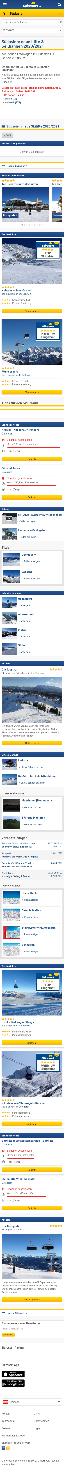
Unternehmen (41, 1420)
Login (37, 1428)
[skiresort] (32, 4)
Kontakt (6, 1413)
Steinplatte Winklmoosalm (18, 1179)
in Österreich (22, 1106)
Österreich (7, 433)
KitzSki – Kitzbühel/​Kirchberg (20, 430)
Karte (8, 135)
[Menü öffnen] (4, 4)
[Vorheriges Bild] (4, 203)
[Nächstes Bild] (60, 203)
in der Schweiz (23, 294)
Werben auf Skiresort (14, 1435)
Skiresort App (10, 1365)
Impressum (8, 1420)
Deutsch (14, 1402)
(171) (13, 102)
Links (37, 1413)
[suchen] (59, 4)
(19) (11, 98)
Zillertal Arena (11, 468)
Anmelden (8, 1334)
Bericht (31, 459)
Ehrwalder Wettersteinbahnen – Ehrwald (27, 1140)
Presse (6, 1428)
